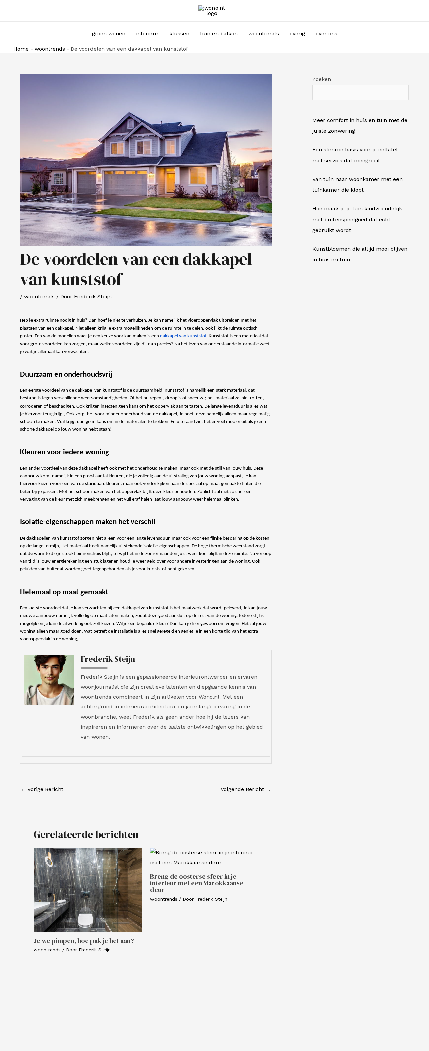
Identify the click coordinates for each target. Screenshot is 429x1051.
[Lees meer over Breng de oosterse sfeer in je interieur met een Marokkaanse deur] (204, 857)
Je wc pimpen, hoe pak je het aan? (84, 940)
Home (21, 49)
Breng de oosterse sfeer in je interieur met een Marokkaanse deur (196, 883)
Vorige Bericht (42, 789)
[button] (352, 33)
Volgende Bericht (246, 789)
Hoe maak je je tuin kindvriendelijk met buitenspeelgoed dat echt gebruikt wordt (357, 219)
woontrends (50, 49)
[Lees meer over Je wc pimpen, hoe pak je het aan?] (88, 889)
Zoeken (321, 79)
